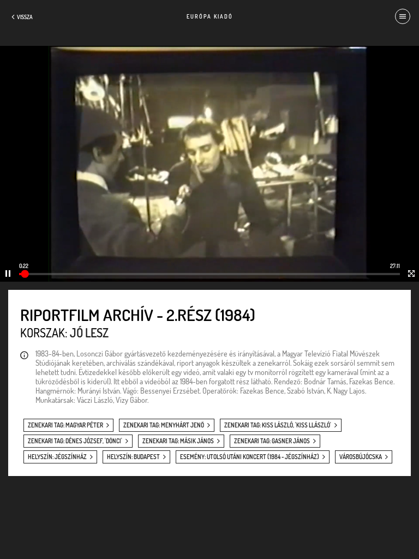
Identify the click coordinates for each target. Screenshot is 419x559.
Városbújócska (360, 457)
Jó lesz (89, 332)
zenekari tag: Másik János (178, 441)
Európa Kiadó (210, 16)
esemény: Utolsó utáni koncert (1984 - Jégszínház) (249, 457)
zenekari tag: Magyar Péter (65, 425)
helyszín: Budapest (133, 457)
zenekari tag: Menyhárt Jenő (163, 425)
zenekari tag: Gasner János (272, 441)
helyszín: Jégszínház (57, 457)
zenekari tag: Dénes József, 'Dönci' (75, 441)
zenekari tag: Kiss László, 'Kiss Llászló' (277, 425)
